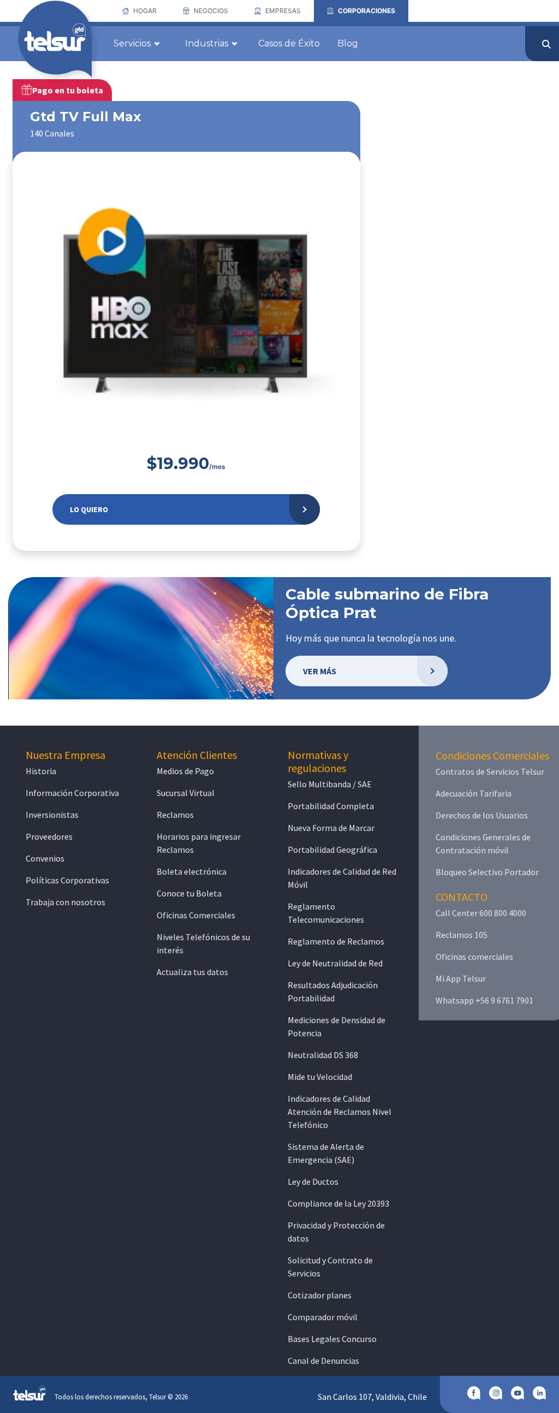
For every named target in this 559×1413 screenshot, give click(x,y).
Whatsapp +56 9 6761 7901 (484, 1000)
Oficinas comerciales (474, 956)
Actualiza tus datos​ (192, 971)
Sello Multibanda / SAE (330, 784)
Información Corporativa (72, 792)
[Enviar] (546, 44)
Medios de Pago (185, 770)
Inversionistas (52, 814)
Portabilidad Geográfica (332, 849)
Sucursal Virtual (186, 792)
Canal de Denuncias (323, 1360)
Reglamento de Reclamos (336, 941)
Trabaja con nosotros (65, 902)
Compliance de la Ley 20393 (338, 1203)
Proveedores (49, 836)
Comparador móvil (323, 1316)
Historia (41, 770)
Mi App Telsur (461, 978)
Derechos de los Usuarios (482, 815)
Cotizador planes (320, 1295)
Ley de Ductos (313, 1181)
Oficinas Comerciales (196, 915)
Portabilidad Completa (331, 805)
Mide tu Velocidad (320, 1076)
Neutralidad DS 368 (323, 1054)
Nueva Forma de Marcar (331, 827)
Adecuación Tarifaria (474, 793)
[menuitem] (139, 11)
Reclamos (175, 814)
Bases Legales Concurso (332, 1338)
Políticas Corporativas (67, 880)
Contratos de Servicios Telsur (490, 771)
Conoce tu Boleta (189, 893)
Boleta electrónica (192, 871)
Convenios (45, 858)
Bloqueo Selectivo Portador (487, 871)
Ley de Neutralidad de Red (335, 963)
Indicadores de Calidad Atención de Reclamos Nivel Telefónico (339, 1111)
